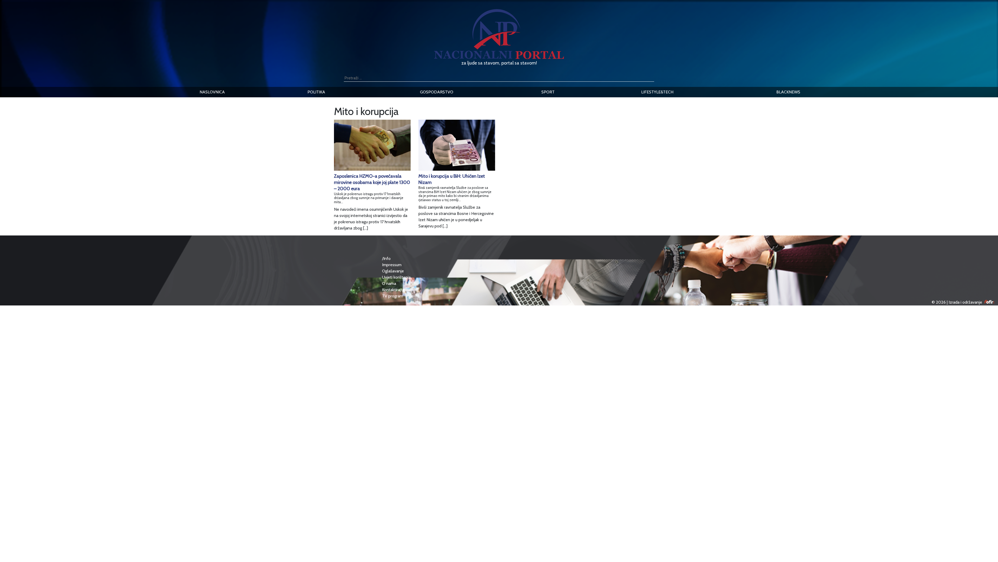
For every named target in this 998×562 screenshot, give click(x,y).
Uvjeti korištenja (396, 277)
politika (316, 92)
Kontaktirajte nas (397, 289)
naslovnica (212, 92)
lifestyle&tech (657, 92)
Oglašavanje (393, 271)
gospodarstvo (436, 92)
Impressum (392, 264)
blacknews (788, 92)
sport (548, 92)
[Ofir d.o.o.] (989, 302)
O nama (389, 283)
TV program (392, 295)
